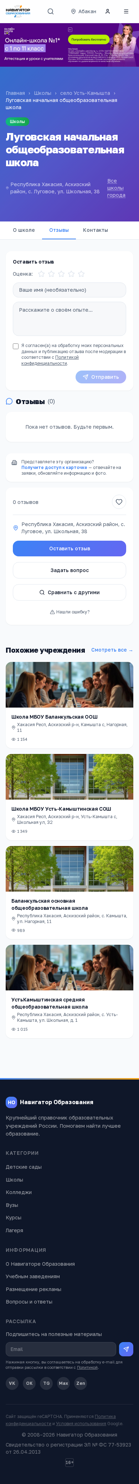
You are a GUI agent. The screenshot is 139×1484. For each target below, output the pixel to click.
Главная (15, 93)
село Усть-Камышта (85, 93)
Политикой (87, 1367)
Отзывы (59, 230)
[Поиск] (50, 11)
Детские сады (24, 1167)
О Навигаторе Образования (40, 1264)
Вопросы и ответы (29, 1302)
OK (29, 1383)
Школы (42, 93)
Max (63, 1383)
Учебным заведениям (33, 1276)
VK (12, 1383)
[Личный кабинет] (108, 11)
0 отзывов (25, 502)
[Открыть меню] (126, 11)
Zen (80, 1383)
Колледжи (19, 1192)
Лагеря (14, 1230)
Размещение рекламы (33, 1289)
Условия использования (81, 1423)
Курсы (13, 1217)
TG (46, 1383)
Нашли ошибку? (72, 611)
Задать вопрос (70, 570)
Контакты (95, 230)
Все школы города (116, 188)
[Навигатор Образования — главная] (18, 11)
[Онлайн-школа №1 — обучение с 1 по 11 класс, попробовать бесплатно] (69, 45)
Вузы (12, 1205)
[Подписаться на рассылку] (126, 1349)
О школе (24, 230)
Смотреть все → (112, 650)
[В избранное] (119, 502)
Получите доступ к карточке (54, 467)
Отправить (105, 377)
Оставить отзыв (69, 548)
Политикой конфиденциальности (50, 360)
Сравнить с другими (74, 592)
